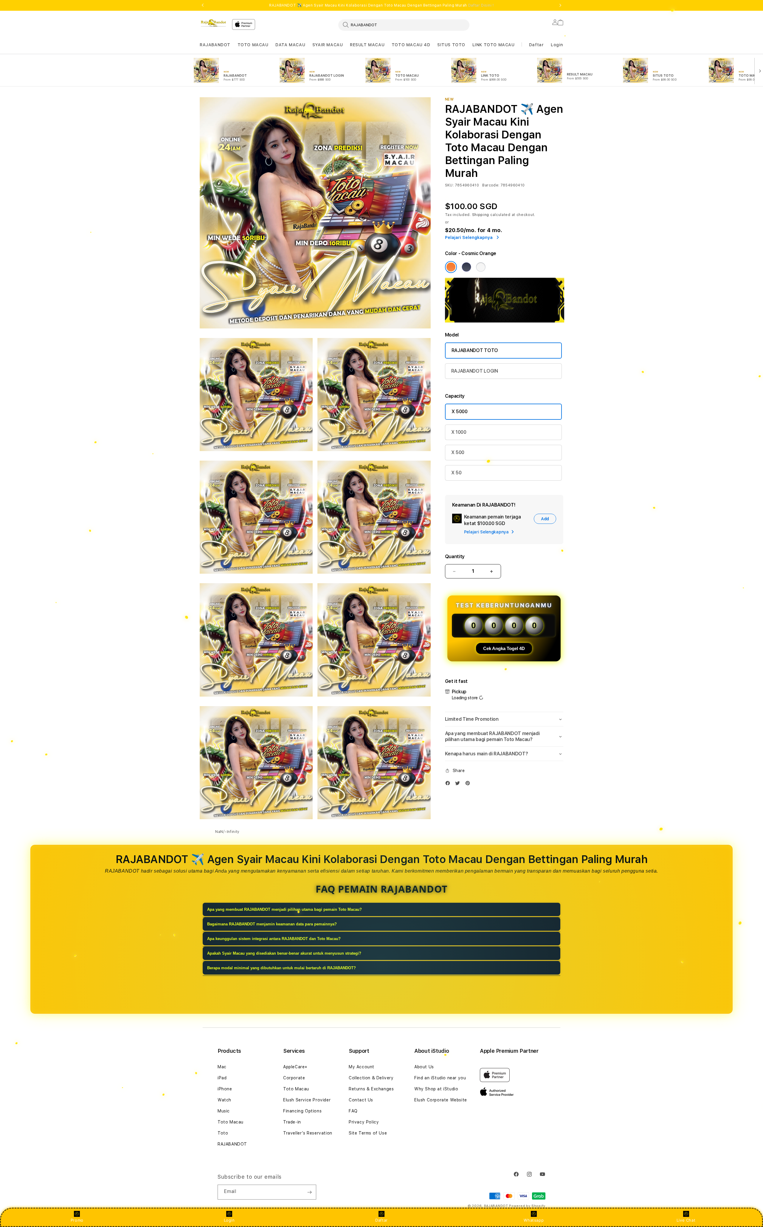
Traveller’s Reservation (307, 1133)
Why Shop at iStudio (436, 1088)
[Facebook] (449, 784)
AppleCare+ (295, 1066)
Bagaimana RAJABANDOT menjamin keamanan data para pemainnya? (272, 924)
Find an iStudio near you (440, 1077)
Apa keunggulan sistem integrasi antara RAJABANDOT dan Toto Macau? (274, 938)
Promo (77, 1220)
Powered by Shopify (527, 1206)
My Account (361, 1066)
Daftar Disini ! (481, 5)
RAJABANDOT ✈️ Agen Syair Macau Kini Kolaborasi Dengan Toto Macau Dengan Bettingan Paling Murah (381, 5)
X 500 (457, 452)
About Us (424, 1066)
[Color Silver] (481, 267)
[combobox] (403, 24)
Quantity (455, 556)
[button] (215, 44)
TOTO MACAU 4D (411, 44)
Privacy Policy (364, 1122)
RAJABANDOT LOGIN (474, 371)
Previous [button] (203, 5)
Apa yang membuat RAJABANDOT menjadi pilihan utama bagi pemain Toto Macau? (284, 909)
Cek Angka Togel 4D (504, 648)
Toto (223, 1133)
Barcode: (490, 185)
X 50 (456, 473)
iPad (222, 1077)
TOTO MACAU (253, 44)
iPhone (225, 1088)
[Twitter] (459, 784)
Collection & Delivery (371, 1077)
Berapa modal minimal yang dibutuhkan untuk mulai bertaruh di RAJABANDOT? (281, 968)
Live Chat (686, 1220)
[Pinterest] (469, 784)
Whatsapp (534, 1220)
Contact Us (361, 1100)
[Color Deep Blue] (466, 267)
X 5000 (460, 411)
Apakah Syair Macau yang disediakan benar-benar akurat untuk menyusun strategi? (284, 953)
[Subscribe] (309, 1192)
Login (229, 1220)
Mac (222, 1066)
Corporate (294, 1077)
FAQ (353, 1111)
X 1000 (458, 432)
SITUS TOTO (451, 44)
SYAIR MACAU (327, 44)
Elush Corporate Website (440, 1100)
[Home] (213, 23)
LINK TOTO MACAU (493, 44)
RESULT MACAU (367, 44)
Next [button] (560, 5)
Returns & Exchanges (371, 1088)
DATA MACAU (290, 44)
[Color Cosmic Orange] (451, 267)
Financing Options (302, 1111)
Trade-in (292, 1122)
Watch (224, 1100)
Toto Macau (231, 1122)
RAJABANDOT (215, 44)
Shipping (480, 215)
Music (224, 1111)
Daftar (381, 1220)
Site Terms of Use (368, 1133)
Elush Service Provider (307, 1100)
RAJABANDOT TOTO (475, 350)
